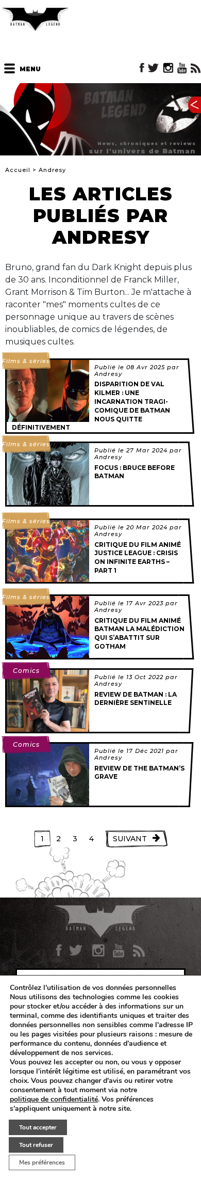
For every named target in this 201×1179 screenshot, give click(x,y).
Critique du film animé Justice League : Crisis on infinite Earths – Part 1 (137, 557)
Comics (26, 670)
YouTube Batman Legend (182, 67)
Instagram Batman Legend (168, 67)
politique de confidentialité (54, 1099)
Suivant (130, 838)
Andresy (108, 374)
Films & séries (26, 361)
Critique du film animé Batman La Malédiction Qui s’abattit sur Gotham (139, 633)
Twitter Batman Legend (153, 67)
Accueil (17, 170)
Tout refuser (36, 1145)
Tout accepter (38, 1127)
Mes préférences (42, 1162)
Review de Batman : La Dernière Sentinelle (135, 698)
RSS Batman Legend (195, 67)
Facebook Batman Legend (142, 67)
